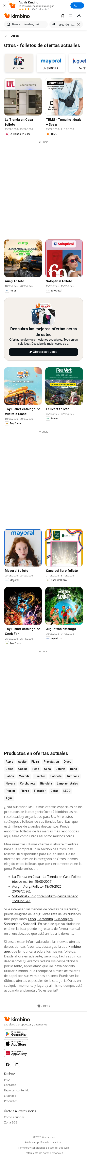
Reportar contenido (17, 1090)
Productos (11, 1101)
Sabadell (29, 924)
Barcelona (45, 919)
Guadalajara (63, 919)
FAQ (7, 1079)
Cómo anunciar (14, 1117)
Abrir (77, 5)
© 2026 (43, 1137)
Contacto (10, 1085)
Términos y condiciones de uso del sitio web (43, 1147)
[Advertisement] (43, 187)
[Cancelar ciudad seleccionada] (78, 24)
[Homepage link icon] (38, 1006)
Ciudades (10, 1096)
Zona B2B (10, 1122)
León (32, 919)
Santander (12, 924)
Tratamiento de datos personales (43, 1153)
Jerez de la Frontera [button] (66, 24)
